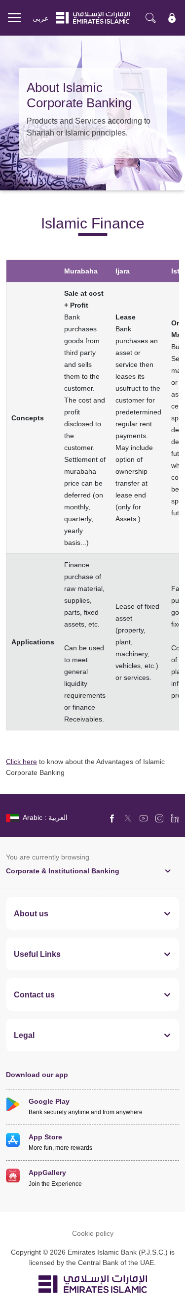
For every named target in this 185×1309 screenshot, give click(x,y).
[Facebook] (112, 818)
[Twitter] (128, 818)
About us (31, 913)
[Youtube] (144, 818)
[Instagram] (159, 818)
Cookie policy (92, 1233)
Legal (24, 1035)
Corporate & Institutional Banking (62, 870)
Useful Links (37, 954)
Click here (21, 761)
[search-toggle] (150, 17)
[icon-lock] (172, 17)
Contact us (34, 994)
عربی (40, 18)
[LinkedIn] (175, 818)
